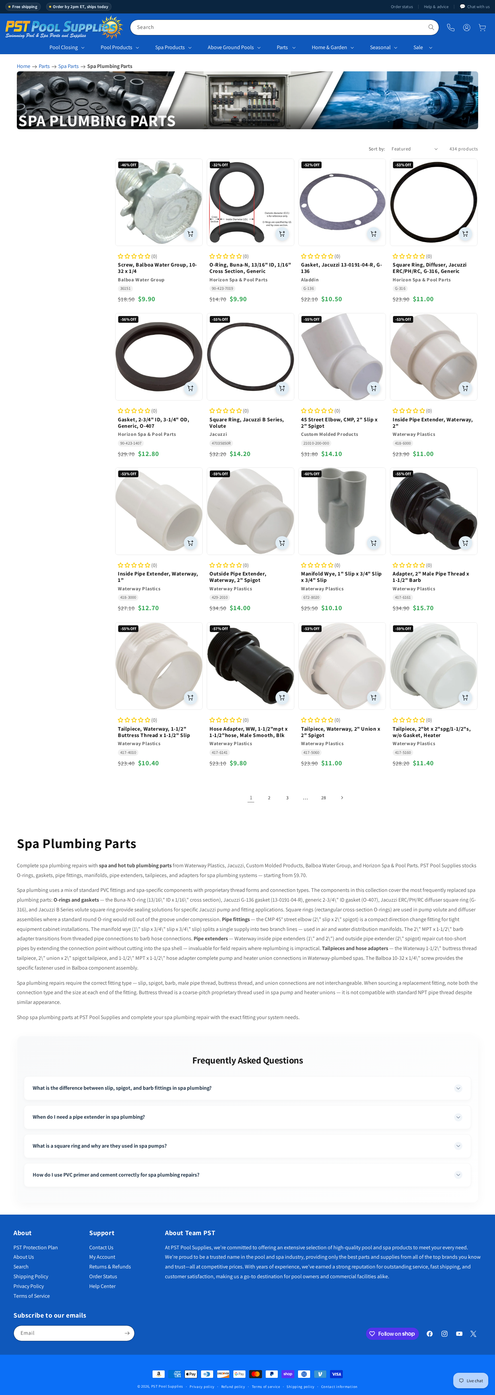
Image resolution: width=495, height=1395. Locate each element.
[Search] (431, 27)
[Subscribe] (127, 1333)
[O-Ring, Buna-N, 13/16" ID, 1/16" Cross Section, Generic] (250, 202)
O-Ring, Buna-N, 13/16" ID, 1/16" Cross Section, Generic (250, 267)
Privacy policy (202, 1386)
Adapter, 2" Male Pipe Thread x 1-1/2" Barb (431, 577)
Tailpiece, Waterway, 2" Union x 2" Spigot (341, 731)
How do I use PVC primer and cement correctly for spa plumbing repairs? (116, 1174)
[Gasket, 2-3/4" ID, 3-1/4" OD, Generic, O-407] (159, 356)
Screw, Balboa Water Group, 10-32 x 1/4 (157, 267)
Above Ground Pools (231, 47)
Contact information (339, 1386)
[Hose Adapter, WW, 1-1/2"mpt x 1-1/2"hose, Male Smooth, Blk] (250, 666)
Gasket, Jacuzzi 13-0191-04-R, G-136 (341, 267)
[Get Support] (450, 27)
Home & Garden (329, 47)
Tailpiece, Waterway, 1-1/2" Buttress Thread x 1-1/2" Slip (154, 731)
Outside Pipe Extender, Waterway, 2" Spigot (237, 577)
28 (323, 798)
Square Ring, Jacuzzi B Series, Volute (246, 422)
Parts (282, 47)
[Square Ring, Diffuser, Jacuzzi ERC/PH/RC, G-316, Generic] (433, 202)
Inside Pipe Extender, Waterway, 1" (158, 577)
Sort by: (377, 149)
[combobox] (284, 27)
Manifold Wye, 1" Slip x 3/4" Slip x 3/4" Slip (341, 577)
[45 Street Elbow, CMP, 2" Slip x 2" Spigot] (342, 356)
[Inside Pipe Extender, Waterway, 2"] (433, 356)
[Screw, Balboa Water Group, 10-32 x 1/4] (159, 202)
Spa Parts (68, 66)
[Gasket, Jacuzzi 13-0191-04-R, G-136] (342, 202)
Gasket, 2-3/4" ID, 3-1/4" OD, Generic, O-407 (153, 422)
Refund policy (233, 1386)
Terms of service (266, 1386)
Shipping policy (301, 1386)
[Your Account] (466, 27)
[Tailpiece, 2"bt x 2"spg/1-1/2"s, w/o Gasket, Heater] (433, 666)
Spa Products (170, 47)
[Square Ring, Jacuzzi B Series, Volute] (250, 356)
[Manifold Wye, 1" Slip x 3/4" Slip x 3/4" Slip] (342, 511)
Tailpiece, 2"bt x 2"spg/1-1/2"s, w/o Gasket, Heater (432, 731)
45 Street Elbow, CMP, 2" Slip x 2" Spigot (339, 422)
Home (23, 66)
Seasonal (380, 47)
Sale (418, 47)
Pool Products (116, 47)
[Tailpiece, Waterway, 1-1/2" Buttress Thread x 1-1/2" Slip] (159, 666)
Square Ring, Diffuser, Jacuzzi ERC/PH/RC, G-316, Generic (430, 267)
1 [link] (251, 797)
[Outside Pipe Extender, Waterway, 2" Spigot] (250, 511)
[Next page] (341, 797)
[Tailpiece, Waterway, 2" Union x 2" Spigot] (342, 666)
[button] (482, 27)
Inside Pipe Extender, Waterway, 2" (433, 422)
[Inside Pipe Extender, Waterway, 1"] (159, 511)
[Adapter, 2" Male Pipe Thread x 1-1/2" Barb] (433, 511)
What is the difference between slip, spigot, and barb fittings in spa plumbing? (122, 1087)
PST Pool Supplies (167, 1386)
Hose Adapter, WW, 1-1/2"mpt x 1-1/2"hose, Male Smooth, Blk (248, 731)
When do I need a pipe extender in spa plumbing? (89, 1116)
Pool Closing (64, 47)
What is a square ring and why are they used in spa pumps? (100, 1145)
